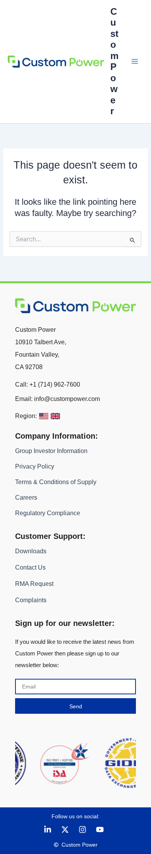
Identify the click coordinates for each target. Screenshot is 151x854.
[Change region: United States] (43, 416)
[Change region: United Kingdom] (55, 416)
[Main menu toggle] (134, 61)
